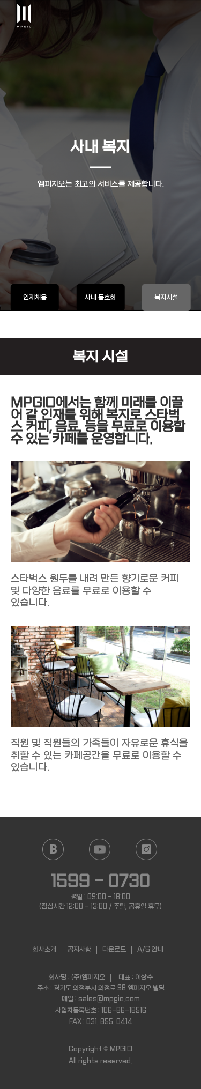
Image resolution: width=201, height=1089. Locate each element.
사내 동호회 (100, 297)
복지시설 (166, 297)
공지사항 (79, 949)
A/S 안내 (150, 949)
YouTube (100, 849)
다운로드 (114, 949)
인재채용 (35, 297)
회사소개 (44, 949)
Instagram (146, 849)
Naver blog (53, 849)
